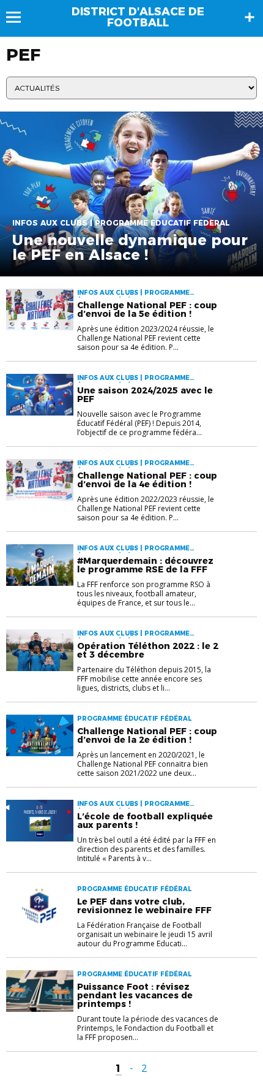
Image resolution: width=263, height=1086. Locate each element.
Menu (19, 17)
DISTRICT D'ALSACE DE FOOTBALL (138, 17)
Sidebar (249, 17)
